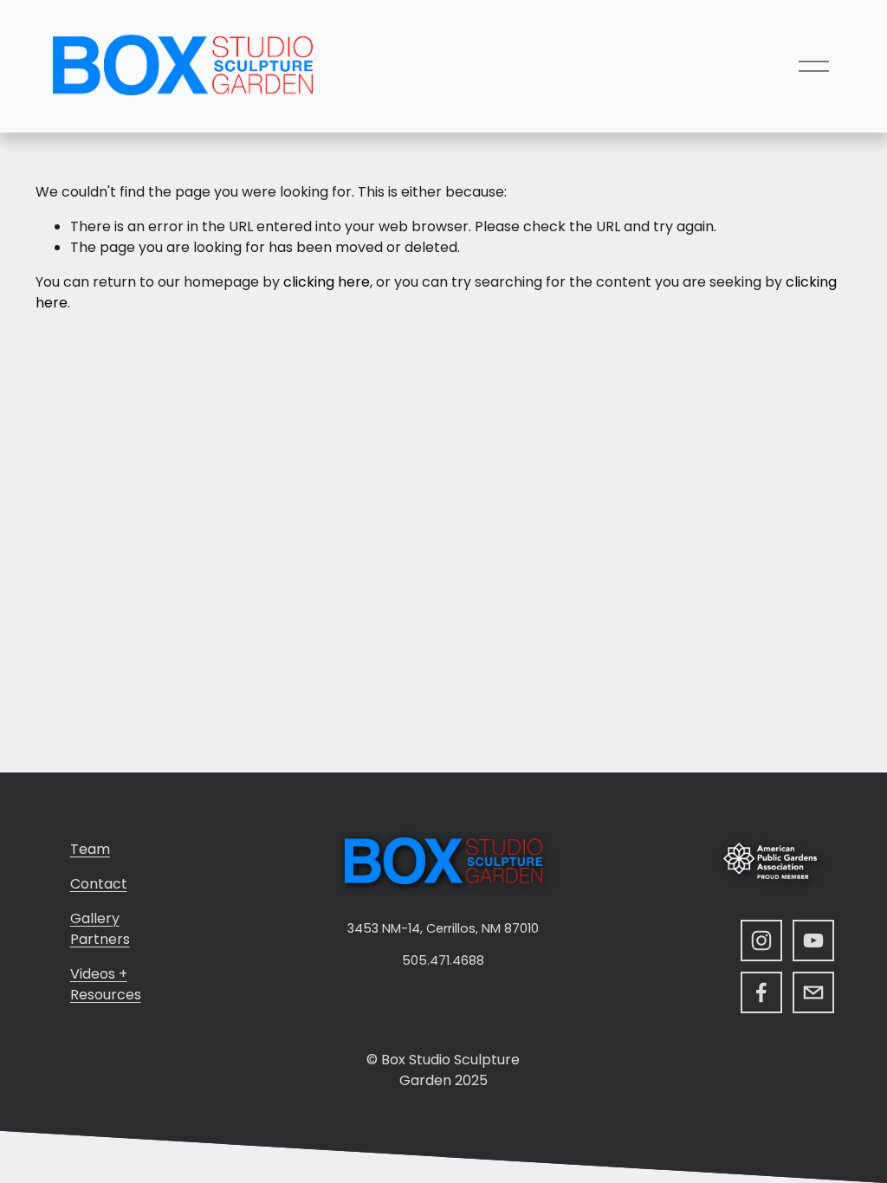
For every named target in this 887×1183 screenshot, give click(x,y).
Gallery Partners (100, 928)
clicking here (326, 282)
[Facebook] (761, 992)
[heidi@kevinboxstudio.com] (813, 992)
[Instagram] (761, 940)
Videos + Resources (105, 984)
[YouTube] (813, 940)
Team (90, 849)
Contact (98, 884)
